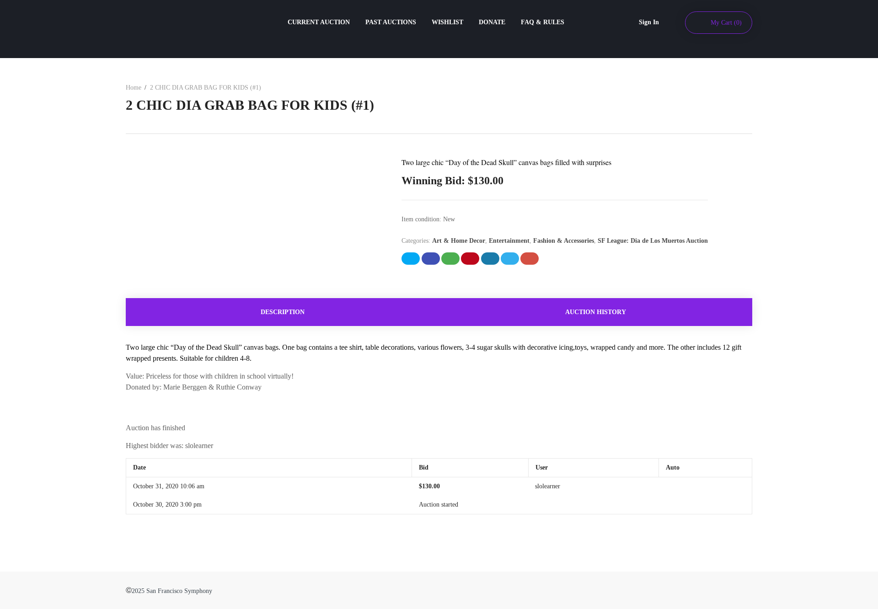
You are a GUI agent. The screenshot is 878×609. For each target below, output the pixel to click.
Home (133, 87)
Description (283, 312)
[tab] (282, 312)
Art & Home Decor (458, 240)
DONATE (492, 22)
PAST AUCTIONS (390, 22)
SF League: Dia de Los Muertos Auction (653, 240)
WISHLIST (447, 22)
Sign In (649, 22)
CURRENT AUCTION (319, 22)
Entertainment (509, 240)
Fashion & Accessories (563, 240)
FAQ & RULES (542, 22)
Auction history (595, 312)
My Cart (726, 22)
